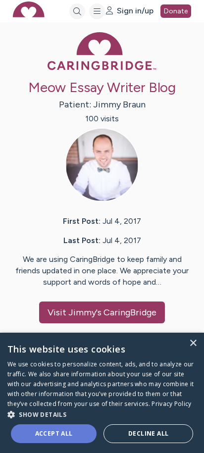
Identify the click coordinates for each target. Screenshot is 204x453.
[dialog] (102, 393)
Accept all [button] (54, 433)
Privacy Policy (171, 404)
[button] (102, 414)
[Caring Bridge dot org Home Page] (102, 68)
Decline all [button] (148, 433)
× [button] (193, 343)
